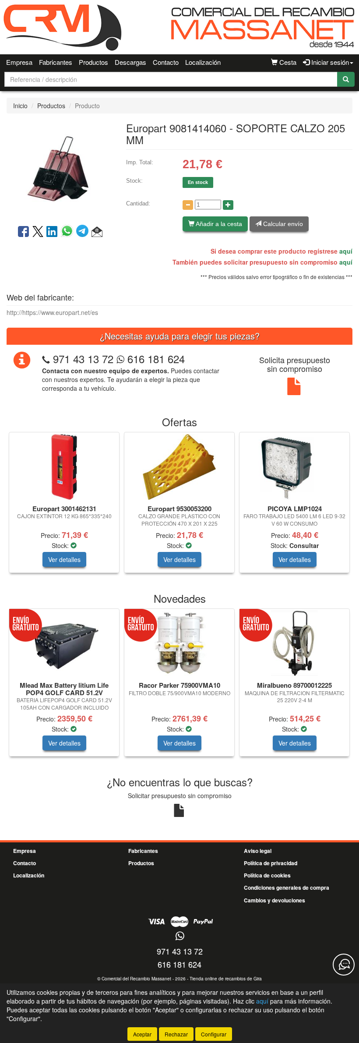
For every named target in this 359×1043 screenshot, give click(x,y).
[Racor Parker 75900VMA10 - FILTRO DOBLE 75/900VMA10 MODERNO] (179, 643)
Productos (93, 62)
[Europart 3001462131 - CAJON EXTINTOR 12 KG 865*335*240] (64, 467)
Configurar (213, 1034)
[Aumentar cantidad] (228, 205)
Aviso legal (257, 851)
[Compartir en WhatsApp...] (68, 232)
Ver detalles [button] (64, 559)
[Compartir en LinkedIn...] (52, 232)
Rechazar (176, 1034)
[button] (97, 232)
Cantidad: (138, 203)
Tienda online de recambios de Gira (226, 979)
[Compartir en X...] (37, 232)
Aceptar (142, 1034)
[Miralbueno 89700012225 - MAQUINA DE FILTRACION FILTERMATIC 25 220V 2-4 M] (294, 643)
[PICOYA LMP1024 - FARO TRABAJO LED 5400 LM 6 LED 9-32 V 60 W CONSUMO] (294, 467)
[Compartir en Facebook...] (23, 232)
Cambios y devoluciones (274, 900)
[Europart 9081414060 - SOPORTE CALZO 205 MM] (60, 168)
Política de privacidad (270, 863)
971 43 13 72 (83, 358)
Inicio (20, 105)
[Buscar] (346, 79)
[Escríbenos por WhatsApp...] (179, 936)
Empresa (19, 62)
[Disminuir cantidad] (188, 205)
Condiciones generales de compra (286, 887)
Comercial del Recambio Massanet (136, 979)
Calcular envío (282, 223)
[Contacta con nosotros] (344, 965)
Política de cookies (267, 875)
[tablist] (179, 507)
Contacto (166, 62)
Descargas (130, 62)
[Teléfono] (46, 358)
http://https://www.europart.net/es (52, 312)
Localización (203, 62)
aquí (345, 251)
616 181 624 (154, 358)
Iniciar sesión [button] (329, 62)
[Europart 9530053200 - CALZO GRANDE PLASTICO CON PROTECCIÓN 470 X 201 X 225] (179, 467)
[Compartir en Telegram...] (84, 232)
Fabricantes (55, 62)
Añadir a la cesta (218, 223)
